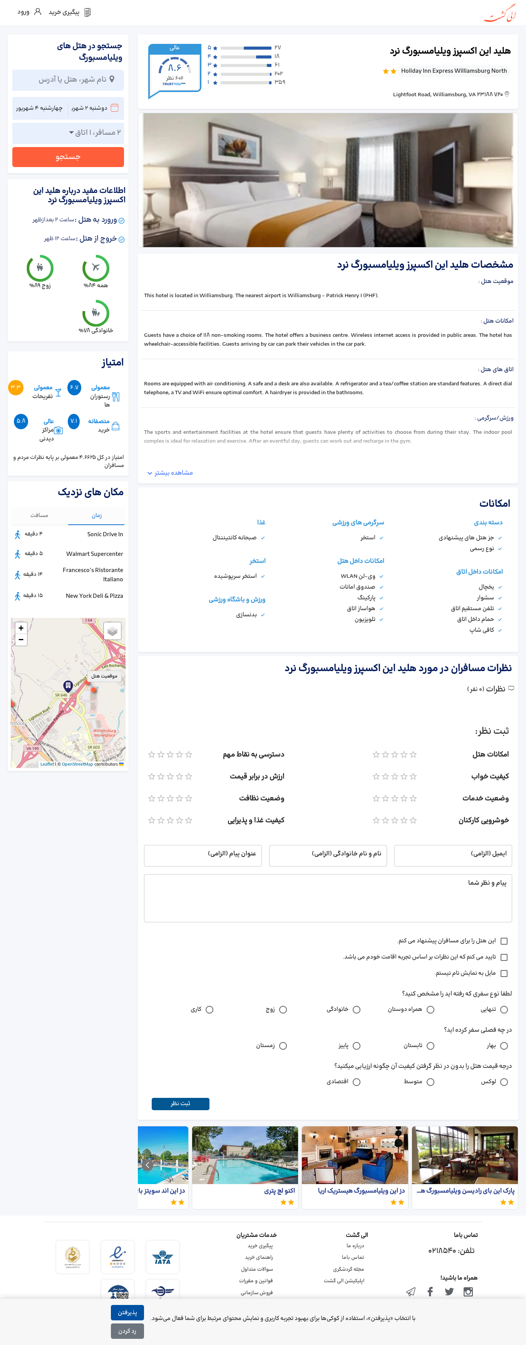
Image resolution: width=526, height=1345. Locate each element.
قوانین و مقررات (256, 1281)
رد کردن (127, 1331)
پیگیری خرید (260, 1246)
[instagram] (468, 1293)
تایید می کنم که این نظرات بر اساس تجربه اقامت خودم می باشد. (419, 957)
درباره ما (355, 1246)
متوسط (413, 1081)
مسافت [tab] (39, 516)
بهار (491, 1045)
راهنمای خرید (259, 1257)
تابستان (413, 1045)
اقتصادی (337, 1081)
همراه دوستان (405, 1009)
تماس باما (353, 1257)
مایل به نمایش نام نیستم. (465, 973)
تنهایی (488, 1009)
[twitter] (449, 1293)
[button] (87, 682)
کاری (196, 1009)
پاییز (343, 1045)
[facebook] (430, 1293)
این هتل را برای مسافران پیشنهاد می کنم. (446, 941)
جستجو (68, 157)
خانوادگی (337, 1009)
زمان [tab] (97, 516)
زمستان (265, 1045)
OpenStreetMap (77, 764)
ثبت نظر (180, 1103)
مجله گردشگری (348, 1269)
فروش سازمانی (257, 1293)
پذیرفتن (127, 1312)
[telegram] (411, 1293)
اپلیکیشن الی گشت (344, 1281)
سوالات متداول (257, 1269)
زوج (270, 1009)
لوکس (488, 1081)
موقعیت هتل (104, 676)
